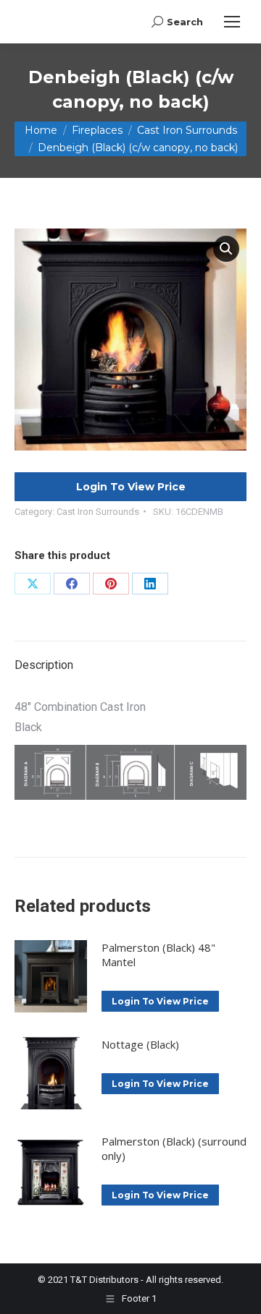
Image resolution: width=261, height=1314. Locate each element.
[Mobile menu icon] (232, 21)
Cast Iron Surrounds (98, 511)
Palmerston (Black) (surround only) (174, 1148)
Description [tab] (43, 665)
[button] (226, 249)
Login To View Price (131, 486)
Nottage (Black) (140, 1044)
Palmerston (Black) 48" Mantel (158, 954)
